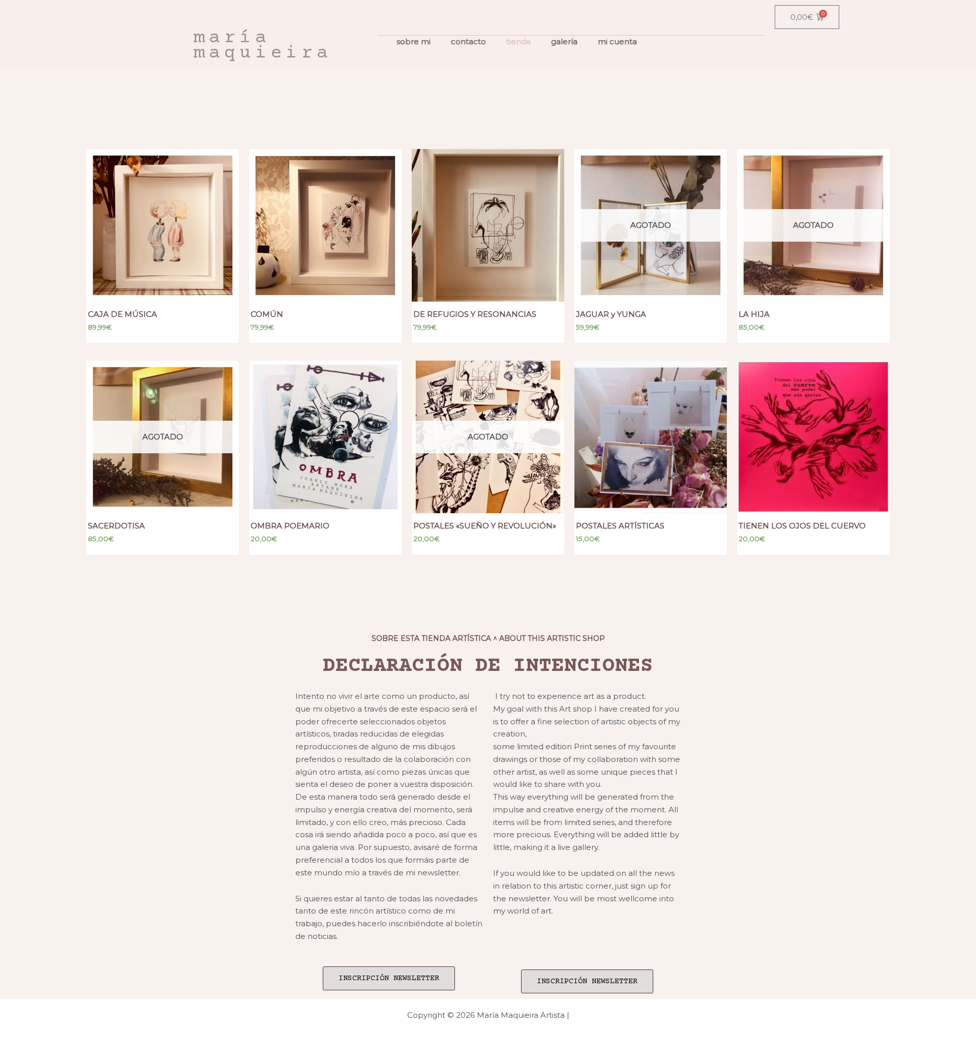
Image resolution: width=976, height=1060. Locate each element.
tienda (518, 41)
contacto (468, 41)
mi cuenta (617, 41)
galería (564, 41)
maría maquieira (263, 45)
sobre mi (413, 41)
